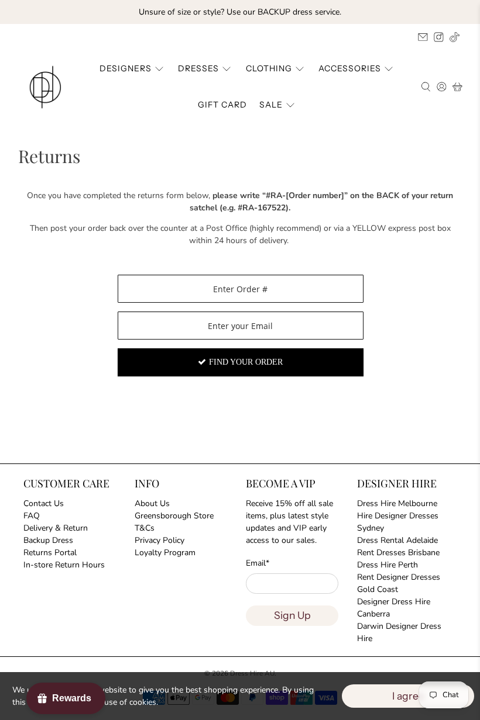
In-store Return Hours (64, 564)
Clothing (269, 68)
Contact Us (43, 503)
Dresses (198, 68)
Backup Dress (48, 540)
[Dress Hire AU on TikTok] (455, 37)
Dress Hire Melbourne (397, 503)
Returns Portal (50, 552)
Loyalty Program (165, 552)
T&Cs (145, 528)
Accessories (349, 68)
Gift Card (222, 104)
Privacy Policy (159, 540)
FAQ (31, 515)
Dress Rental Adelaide (397, 540)
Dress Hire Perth (387, 564)
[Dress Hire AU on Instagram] (439, 37)
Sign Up (292, 615)
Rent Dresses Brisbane (398, 552)
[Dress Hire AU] (47, 87)
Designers (126, 68)
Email (257, 563)
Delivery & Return (55, 528)
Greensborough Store (174, 515)
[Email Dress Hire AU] (423, 37)
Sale (271, 104)
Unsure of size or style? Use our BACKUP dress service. (240, 12)
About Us (152, 503)
